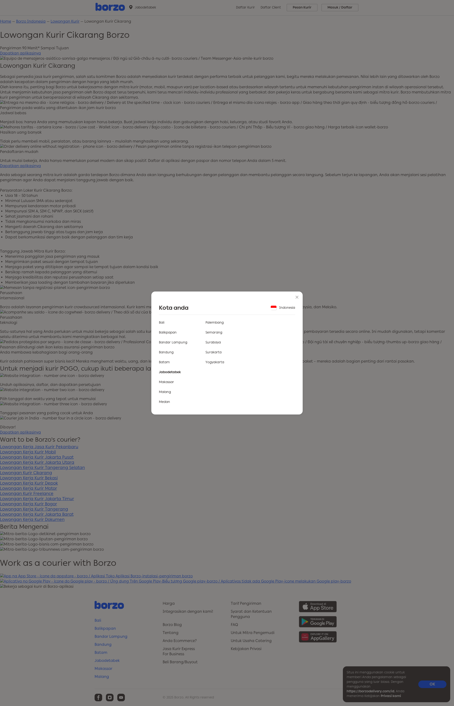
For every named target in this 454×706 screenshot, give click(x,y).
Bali (161, 323)
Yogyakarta (214, 362)
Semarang (213, 332)
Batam (164, 362)
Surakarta (213, 352)
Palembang (214, 323)
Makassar (166, 382)
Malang (165, 392)
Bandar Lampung (173, 342)
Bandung (166, 352)
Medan (164, 402)
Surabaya (213, 342)
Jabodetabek (170, 372)
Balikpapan (168, 332)
